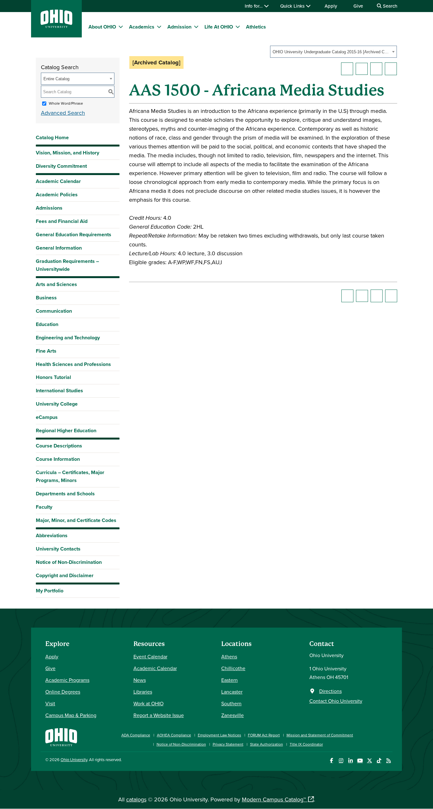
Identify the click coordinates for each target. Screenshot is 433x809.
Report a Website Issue (158, 715)
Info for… (254, 6)
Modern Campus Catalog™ (274, 799)
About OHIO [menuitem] (102, 26)
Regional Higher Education (66, 430)
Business (46, 297)
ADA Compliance (135, 735)
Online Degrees (62, 691)
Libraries (142, 691)
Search (389, 6)
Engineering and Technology (68, 337)
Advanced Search (63, 113)
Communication (54, 311)
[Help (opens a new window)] (391, 68)
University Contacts (58, 548)
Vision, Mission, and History (67, 152)
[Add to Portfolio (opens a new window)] (347, 68)
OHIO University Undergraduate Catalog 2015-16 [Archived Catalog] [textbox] (331, 51)
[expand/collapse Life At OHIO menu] (237, 26)
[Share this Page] (362, 69)
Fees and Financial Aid (61, 221)
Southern (231, 703)
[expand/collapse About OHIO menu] (120, 26)
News (139, 679)
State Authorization (266, 744)
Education (47, 324)
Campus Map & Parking (70, 715)
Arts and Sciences (56, 284)
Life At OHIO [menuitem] (218, 26)
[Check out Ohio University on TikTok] (379, 761)
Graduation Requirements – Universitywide (67, 265)
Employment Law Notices (219, 735)
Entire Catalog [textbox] (56, 78)
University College (57, 404)
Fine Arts (46, 351)
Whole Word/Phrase (66, 103)
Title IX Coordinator (306, 744)
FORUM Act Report (264, 735)
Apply (331, 6)
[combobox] (333, 52)
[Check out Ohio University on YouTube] (360, 761)
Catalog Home (52, 137)
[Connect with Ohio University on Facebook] (331, 761)
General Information (59, 247)
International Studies (59, 390)
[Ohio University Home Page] (61, 736)
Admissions (49, 208)
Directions (330, 691)
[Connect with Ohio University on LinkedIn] (350, 761)
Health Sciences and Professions (73, 364)
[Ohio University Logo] (56, 26)
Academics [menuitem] (141, 26)
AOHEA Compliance (174, 735)
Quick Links (293, 6)
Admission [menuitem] (179, 26)
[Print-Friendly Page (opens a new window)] (376, 68)
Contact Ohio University (335, 700)
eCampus (47, 417)
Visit (50, 703)
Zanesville (232, 715)
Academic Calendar (58, 181)
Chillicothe (233, 668)
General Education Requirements (73, 234)
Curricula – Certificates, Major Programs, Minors (70, 476)
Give (358, 6)
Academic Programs (67, 679)
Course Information (58, 459)
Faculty (44, 507)
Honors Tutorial (53, 377)
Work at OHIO (148, 703)
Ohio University (74, 759)
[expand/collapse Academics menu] (159, 26)
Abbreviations (52, 535)
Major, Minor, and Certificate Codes (76, 520)
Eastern (229, 679)
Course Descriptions (59, 445)
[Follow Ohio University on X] (369, 761)
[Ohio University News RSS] (388, 761)
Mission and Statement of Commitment (320, 735)
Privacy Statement (228, 744)
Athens (229, 656)
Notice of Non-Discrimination (69, 562)
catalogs (136, 799)
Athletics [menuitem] (256, 26)
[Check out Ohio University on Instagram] (341, 761)
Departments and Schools (65, 493)
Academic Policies (57, 194)
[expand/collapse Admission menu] (196, 26)
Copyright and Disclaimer (65, 575)
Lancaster (231, 691)
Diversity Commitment (61, 166)
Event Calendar (150, 656)
